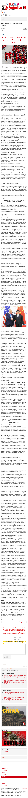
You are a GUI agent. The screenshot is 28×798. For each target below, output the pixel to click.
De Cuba (4, 774)
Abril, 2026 (6, 751)
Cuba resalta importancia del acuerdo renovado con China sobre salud (15, 680)
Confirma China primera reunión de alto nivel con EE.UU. (14, 683)
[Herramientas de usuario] (25, 29)
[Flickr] (20, 4)
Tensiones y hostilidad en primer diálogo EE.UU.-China (14, 685)
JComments (25, 666)
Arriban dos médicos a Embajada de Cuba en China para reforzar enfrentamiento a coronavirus (15, 676)
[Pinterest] (13, 4)
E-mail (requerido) (17, 639)
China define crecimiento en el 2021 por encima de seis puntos (14, 678)
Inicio (3, 763)
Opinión (3, 783)
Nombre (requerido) (17, 637)
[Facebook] (7, 4)
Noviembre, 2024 (7, 753)
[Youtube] (10, 4)
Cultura (3, 781)
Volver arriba (24, 788)
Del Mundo (4, 776)
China (3, 34)
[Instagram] (18, 4)
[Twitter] (15, 4)
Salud (3, 772)
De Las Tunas (5, 766)
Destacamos (5, 768)
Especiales (4, 785)
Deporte (3, 779)
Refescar (5, 660)
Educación (4, 770)
